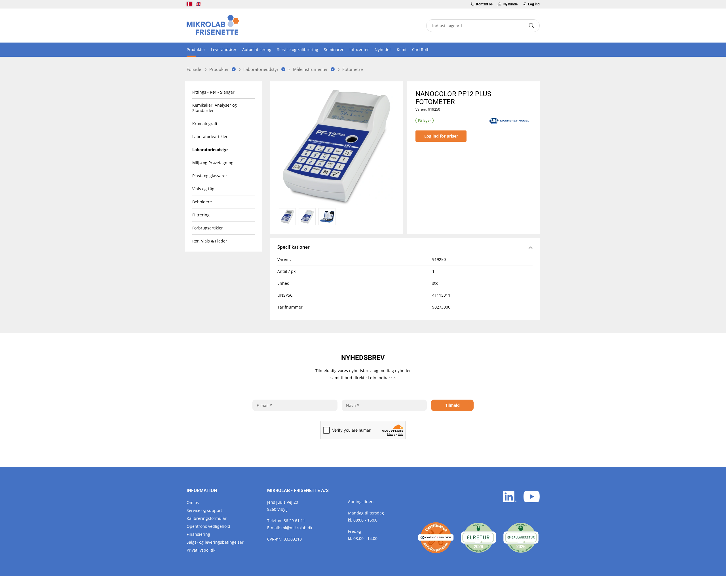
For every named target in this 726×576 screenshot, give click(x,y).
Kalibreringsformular (207, 518)
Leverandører (224, 49)
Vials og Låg (203, 188)
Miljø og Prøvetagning (212, 162)
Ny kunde (510, 4)
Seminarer (334, 49)
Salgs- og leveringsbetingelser (215, 542)
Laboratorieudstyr (210, 149)
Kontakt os (484, 4)
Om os (193, 502)
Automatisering (256, 49)
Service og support (204, 510)
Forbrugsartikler (207, 228)
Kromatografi (204, 123)
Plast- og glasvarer (209, 175)
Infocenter (359, 49)
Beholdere (202, 201)
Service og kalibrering (297, 49)
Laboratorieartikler (210, 136)
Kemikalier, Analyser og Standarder (214, 107)
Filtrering (201, 215)
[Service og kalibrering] (435, 537)
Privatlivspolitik (201, 550)
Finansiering (198, 534)
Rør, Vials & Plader (209, 241)
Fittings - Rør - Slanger (213, 92)
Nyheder (383, 49)
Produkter (196, 49)
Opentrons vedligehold (208, 526)
